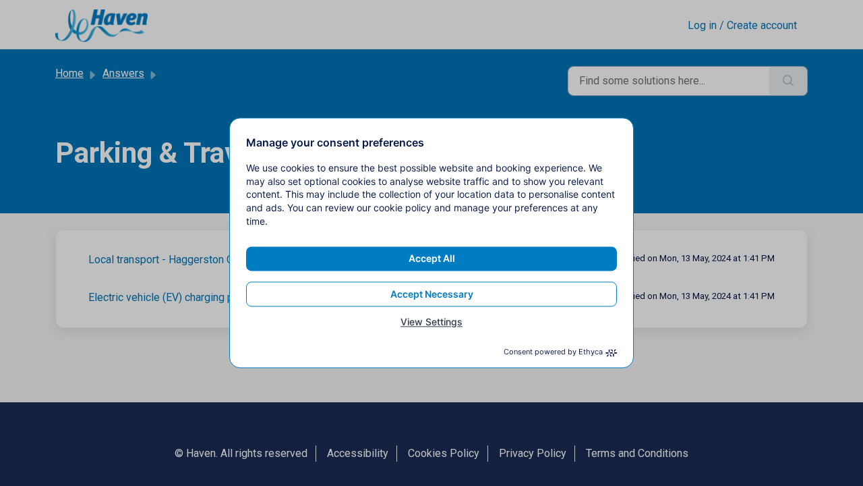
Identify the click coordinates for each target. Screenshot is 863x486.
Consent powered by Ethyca (553, 352)
